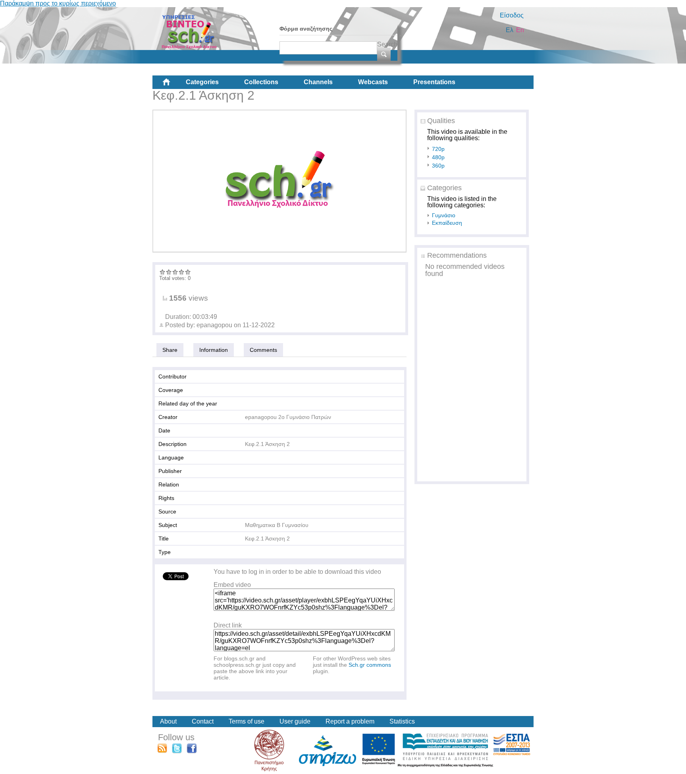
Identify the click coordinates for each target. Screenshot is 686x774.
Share (169, 350)
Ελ (509, 30)
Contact (203, 721)
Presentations (434, 82)
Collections (261, 82)
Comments (263, 350)
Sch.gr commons (370, 665)
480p (438, 157)
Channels (318, 82)
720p (438, 149)
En (520, 30)
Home (172, 85)
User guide (294, 721)
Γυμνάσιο (443, 215)
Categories (202, 82)
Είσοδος (512, 15)
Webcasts (373, 82)
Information (213, 350)
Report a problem (350, 721)
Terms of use (246, 721)
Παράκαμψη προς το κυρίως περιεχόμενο (58, 3)
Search (387, 44)
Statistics (402, 721)
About (168, 721)
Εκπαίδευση (447, 223)
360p (438, 165)
